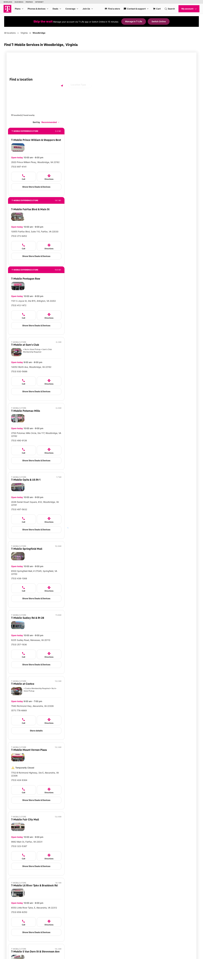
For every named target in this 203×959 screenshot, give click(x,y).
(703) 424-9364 (19, 780)
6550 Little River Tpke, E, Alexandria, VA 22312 (34, 907)
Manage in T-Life (133, 21)
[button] (50, 122)
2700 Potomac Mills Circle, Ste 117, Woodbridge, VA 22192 (36, 434)
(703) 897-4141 (19, 166)
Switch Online (159, 21)
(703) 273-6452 (19, 236)
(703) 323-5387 (19, 846)
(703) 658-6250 (19, 912)
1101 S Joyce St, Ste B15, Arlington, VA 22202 (33, 301)
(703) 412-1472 (18, 305)
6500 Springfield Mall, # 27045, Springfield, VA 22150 (34, 572)
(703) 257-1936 (19, 644)
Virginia (24, 33)
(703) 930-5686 (19, 371)
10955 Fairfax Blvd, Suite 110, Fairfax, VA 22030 (34, 231)
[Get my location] (62, 86)
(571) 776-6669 (19, 710)
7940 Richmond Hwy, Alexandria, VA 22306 (32, 706)
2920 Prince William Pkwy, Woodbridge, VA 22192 (35, 162)
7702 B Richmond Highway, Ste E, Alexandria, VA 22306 (35, 774)
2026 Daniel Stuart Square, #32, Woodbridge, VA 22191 (35, 503)
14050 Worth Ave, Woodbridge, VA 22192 (31, 367)
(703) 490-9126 (19, 440)
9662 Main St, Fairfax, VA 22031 (27, 841)
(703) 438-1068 (19, 578)
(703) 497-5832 (19, 509)
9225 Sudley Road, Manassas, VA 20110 (30, 640)
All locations (10, 33)
